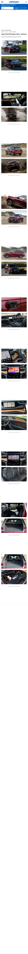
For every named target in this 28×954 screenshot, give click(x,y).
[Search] (26, 2)
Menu (2, 2)
